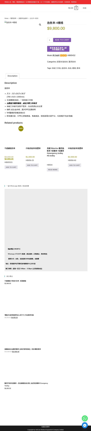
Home (6, 18)
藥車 (78, 68)
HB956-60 (75, 154)
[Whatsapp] (85, 418)
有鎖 (69, 68)
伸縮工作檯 (56, 68)
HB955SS (14, 146)
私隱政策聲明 (45, 427)
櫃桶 (74, 68)
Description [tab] (12, 76)
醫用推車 (13, 18)
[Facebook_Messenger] (85, 425)
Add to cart (62, 40)
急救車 (64, 68)
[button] (40, 25)
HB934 (55, 156)
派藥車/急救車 (23, 18)
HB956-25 (33, 154)
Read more (52, 169)
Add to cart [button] (11, 167)
